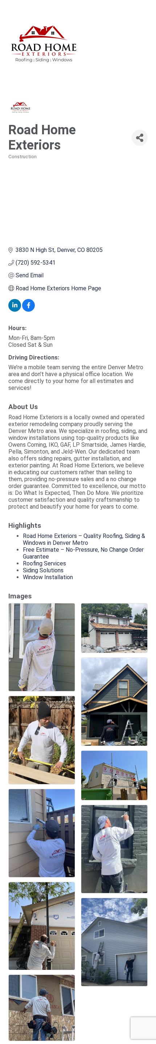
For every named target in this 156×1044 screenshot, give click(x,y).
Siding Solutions (43, 570)
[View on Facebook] (28, 309)
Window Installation (48, 577)
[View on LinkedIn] (14, 309)
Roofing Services (44, 563)
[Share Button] (140, 138)
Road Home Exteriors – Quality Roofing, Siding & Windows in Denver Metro (84, 539)
